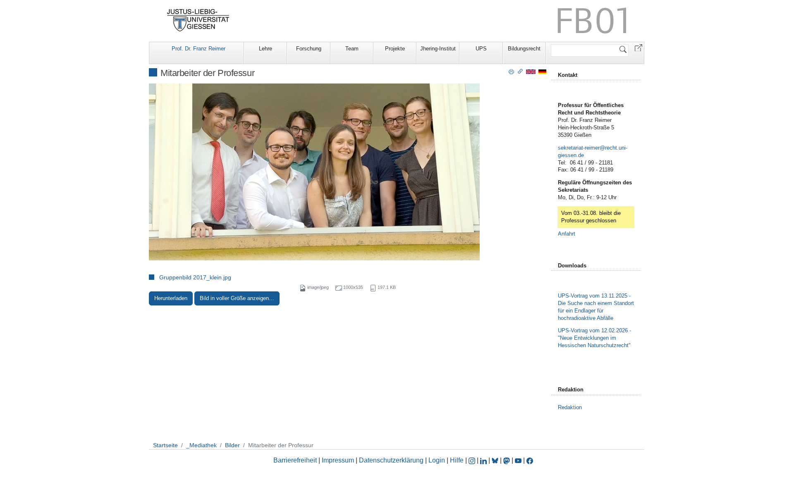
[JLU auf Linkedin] (484, 460)
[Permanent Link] (520, 71)
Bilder (232, 445)
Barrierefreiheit (295, 460)
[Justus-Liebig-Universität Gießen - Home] (198, 20)
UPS (481, 48)
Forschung (308, 48)
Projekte (395, 48)
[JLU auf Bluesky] (496, 460)
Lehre (265, 48)
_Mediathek (201, 445)
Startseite (165, 445)
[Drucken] (511, 71)
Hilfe (457, 460)
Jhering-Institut (438, 48)
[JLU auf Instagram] (473, 460)
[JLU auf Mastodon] (507, 460)
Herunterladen (170, 298)
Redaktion (570, 407)
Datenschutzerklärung (391, 460)
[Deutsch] (542, 71)
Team (352, 48)
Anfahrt (566, 234)
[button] (638, 47)
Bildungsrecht (524, 48)
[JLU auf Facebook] (529, 460)
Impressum (338, 460)
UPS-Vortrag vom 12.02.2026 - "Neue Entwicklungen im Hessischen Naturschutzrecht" (594, 337)
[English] (531, 71)
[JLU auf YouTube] (518, 460)
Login (437, 460)
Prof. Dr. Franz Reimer (198, 48)
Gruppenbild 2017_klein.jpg (195, 277)
